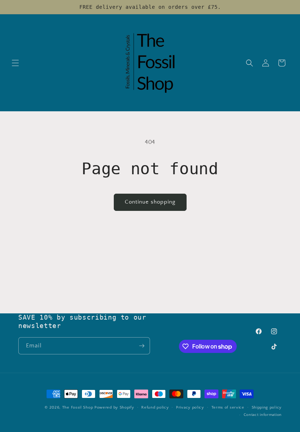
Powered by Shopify (114, 407)
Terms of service (227, 407)
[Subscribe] (142, 345)
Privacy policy (190, 407)
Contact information (263, 415)
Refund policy (155, 407)
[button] (15, 63)
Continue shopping (150, 202)
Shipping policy (267, 407)
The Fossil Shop (77, 407)
